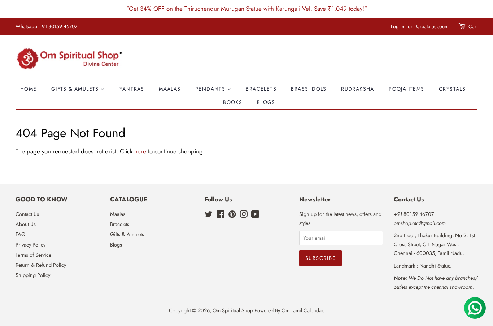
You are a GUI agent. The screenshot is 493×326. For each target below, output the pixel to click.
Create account (432, 26)
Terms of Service (33, 254)
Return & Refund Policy (41, 265)
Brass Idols (308, 88)
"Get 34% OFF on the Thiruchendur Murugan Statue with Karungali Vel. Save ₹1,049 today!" (246, 8)
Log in (397, 26)
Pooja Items (406, 88)
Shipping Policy (33, 275)
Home (28, 88)
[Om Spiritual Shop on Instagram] (244, 215)
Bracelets (261, 88)
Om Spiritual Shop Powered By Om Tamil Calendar (268, 310)
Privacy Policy (30, 244)
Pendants (211, 88)
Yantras (131, 88)
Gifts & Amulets (76, 88)
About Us (26, 224)
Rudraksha (357, 88)
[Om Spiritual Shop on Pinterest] (232, 215)
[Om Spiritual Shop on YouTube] (255, 215)
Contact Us (27, 214)
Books (232, 102)
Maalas (169, 88)
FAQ (20, 234)
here (140, 151)
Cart (472, 26)
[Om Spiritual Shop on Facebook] (220, 215)
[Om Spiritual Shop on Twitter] (209, 215)
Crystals (452, 88)
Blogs (266, 102)
